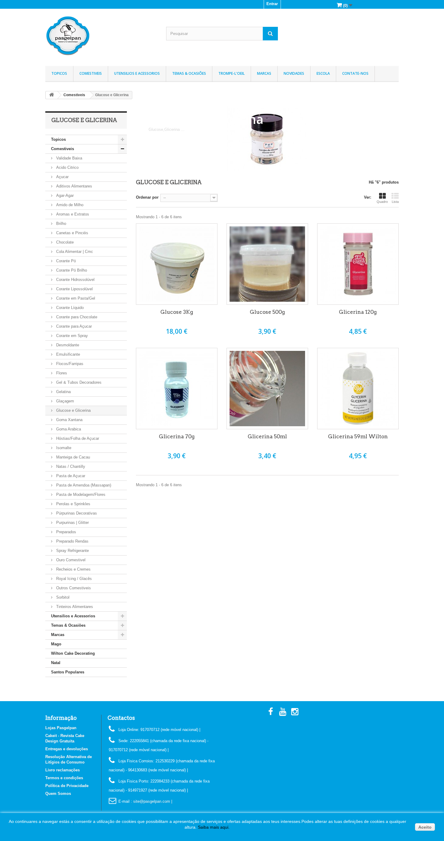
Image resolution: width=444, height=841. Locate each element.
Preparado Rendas (71, 541)
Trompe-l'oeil (231, 73)
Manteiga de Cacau (72, 457)
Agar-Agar (64, 195)
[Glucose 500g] (267, 264)
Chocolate (64, 242)
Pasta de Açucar (70, 476)
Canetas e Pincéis (71, 233)
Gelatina (63, 391)
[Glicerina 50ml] (267, 388)
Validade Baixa (68, 158)
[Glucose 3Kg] (176, 264)
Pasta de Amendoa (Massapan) (83, 485)
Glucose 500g (267, 312)
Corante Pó (65, 261)
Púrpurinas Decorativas (76, 513)
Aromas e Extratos (72, 214)
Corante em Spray (71, 335)
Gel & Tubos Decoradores (78, 382)
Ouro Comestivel (70, 560)
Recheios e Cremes (73, 569)
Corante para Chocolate (76, 317)
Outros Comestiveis (73, 588)
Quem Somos (58, 793)
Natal (55, 662)
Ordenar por (147, 197)
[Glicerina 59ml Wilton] (358, 388)
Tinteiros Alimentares (74, 606)
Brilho (60, 223)
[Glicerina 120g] (358, 264)
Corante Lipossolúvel (74, 289)
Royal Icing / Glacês (73, 578)
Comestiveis (90, 73)
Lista (395, 201)
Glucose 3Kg (176, 312)
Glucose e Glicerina (73, 410)
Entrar (272, 4)
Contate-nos (355, 73)
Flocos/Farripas (69, 363)
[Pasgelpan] (101, 35)
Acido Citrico (67, 167)
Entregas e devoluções (66, 749)
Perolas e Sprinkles (72, 504)
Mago (56, 644)
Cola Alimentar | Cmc (74, 251)
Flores (61, 373)
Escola (323, 73)
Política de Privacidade (66, 785)
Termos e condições (64, 778)
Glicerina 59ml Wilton (358, 436)
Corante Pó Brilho (71, 270)
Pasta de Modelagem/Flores (80, 494)
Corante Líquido (69, 307)
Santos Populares (67, 672)
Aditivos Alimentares (73, 186)
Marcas (264, 73)
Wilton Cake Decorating (73, 653)
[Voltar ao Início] (51, 95)
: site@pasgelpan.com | (151, 801)
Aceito (425, 827)
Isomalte (63, 448)
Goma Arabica (68, 429)
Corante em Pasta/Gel (75, 298)
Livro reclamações (62, 770)
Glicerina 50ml (267, 436)
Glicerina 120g (358, 312)
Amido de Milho (69, 205)
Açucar (62, 177)
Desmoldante (67, 345)
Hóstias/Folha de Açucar (77, 438)
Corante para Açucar (73, 326)
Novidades (294, 73)
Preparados (65, 532)
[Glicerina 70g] (176, 388)
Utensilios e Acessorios (137, 73)
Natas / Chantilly (70, 466)
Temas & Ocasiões (189, 73)
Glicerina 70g (177, 436)
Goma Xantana (68, 419)
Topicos (59, 73)
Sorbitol (62, 597)
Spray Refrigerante (72, 550)
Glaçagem (64, 401)
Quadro (382, 201)
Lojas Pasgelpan (60, 728)
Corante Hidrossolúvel (75, 279)
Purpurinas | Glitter (72, 522)
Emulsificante (67, 354)
